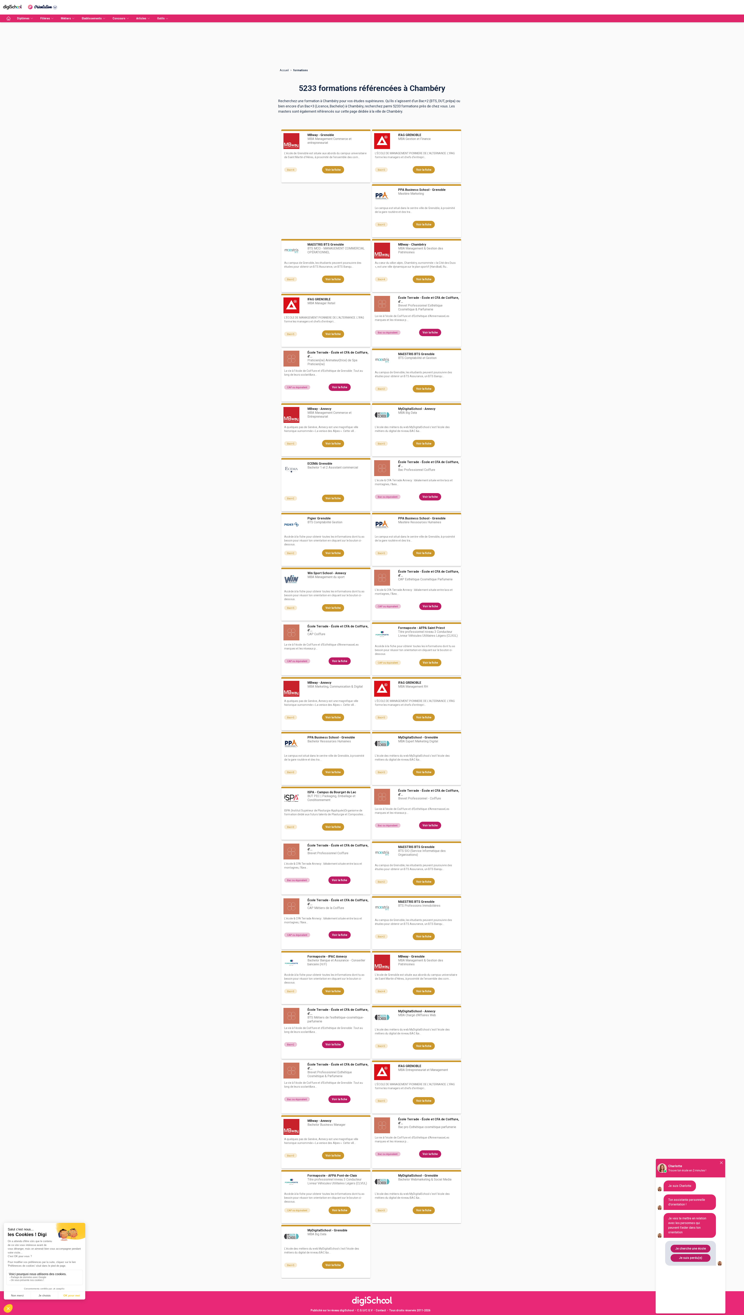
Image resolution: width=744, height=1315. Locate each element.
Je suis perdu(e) (690, 1258)
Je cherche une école (690, 1248)
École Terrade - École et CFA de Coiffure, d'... (428, 299)
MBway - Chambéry (412, 244)
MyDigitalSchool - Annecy (416, 409)
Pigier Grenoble (319, 518)
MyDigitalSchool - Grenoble (418, 737)
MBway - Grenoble (320, 135)
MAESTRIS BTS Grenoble (325, 244)
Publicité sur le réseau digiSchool (332, 1310)
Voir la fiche (333, 169)
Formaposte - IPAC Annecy (327, 956)
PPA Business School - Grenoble (422, 190)
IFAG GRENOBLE (409, 135)
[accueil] (8, 18)
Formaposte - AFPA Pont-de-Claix (332, 1175)
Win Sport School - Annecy (326, 573)
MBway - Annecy (319, 409)
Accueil (284, 70)
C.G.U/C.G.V (365, 1310)
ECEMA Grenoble (319, 463)
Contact (381, 1310)
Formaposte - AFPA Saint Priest (421, 628)
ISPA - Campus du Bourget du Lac (331, 792)
